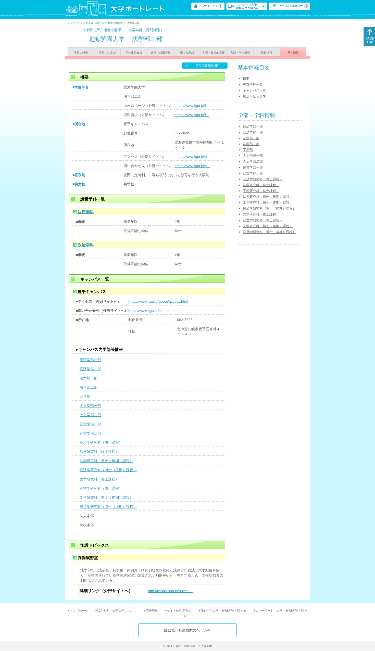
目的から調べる (95, 22)
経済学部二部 (90, 369)
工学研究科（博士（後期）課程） (268, 203)
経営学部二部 (90, 433)
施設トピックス (254, 96)
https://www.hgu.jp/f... (191, 106)
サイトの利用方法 (179, 610)
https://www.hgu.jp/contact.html (153, 311)
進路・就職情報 (160, 52)
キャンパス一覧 (254, 90)
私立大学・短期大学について (117, 610)
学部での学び (107, 52)
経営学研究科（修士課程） (101, 488)
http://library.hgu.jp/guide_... (170, 591)
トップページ (75, 22)
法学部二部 (88, 387)
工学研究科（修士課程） (261, 191)
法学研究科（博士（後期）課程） (106, 461)
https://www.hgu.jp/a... (192, 157)
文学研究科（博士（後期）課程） (106, 497)
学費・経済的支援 (213, 52)
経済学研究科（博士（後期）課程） (108, 470)
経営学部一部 (90, 424)
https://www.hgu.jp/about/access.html (158, 301)
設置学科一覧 (253, 84)
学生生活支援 (134, 52)
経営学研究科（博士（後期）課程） (108, 507)
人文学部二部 (90, 415)
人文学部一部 (90, 406)
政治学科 (86, 245)
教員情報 (266, 52)
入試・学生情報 (240, 52)
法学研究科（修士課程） (99, 452)
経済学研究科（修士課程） (101, 442)
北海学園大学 (115, 22)
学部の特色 (81, 52)
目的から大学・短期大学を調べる (223, 610)
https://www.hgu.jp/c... (192, 166)
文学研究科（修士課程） (99, 479)
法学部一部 (88, 378)
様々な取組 (187, 52)
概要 (246, 79)
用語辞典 (152, 610)
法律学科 (86, 212)
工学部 (85, 396)
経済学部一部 (90, 360)
